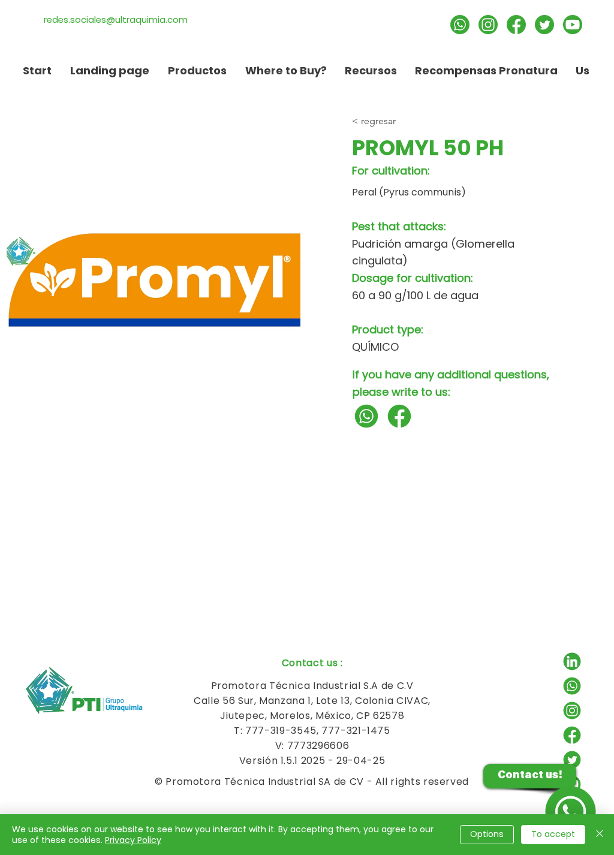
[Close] (599, 834)
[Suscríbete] (573, 25)
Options (487, 834)
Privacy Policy (133, 840)
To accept (553, 834)
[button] (371, 70)
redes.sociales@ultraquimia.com (116, 19)
